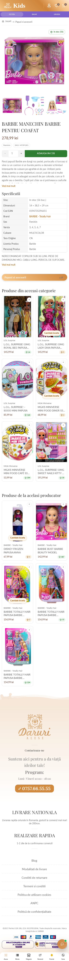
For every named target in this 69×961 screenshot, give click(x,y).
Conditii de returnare (34, 877)
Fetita (12, 14)
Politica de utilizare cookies (34, 894)
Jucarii (8, 21)
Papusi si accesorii (23, 22)
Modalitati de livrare (34, 869)
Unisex (57, 14)
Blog (34, 860)
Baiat (34, 14)
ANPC (34, 903)
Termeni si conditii (34, 886)
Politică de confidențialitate (34, 911)
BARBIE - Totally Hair (40, 216)
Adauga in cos (46, 153)
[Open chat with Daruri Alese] (62, 944)
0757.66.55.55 (36, 788)
